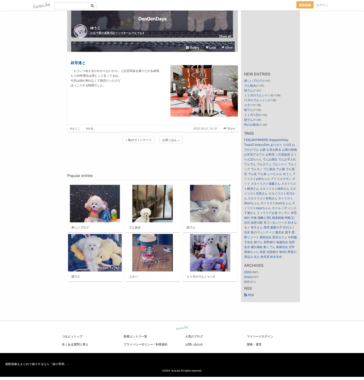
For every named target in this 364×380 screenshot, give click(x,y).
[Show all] (225, 36)
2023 (247, 272)
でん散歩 (250, 85)
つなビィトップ (72, 336)
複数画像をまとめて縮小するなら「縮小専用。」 (37, 364)
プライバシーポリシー (138, 344)
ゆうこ (95, 27)
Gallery (194, 47)
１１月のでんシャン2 (258, 95)
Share (228, 47)
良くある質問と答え (75, 344)
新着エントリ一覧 (135, 336)
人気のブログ (194, 336)
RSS (250, 295)
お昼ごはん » (170, 140)
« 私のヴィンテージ (139, 140)
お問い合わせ (194, 344)
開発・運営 (254, 344)
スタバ (248, 105)
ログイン (322, 5)
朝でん (248, 90)
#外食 (90, 128)
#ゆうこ (75, 128)
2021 (247, 281)
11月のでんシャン (256, 100)
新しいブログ (253, 80)
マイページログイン (260, 336)
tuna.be (181, 328)
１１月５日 (251, 115)
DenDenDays (152, 18)
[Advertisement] (152, 155)
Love (212, 47)
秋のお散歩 (251, 124)
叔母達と (78, 62)
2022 (247, 277)
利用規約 (161, 344)
